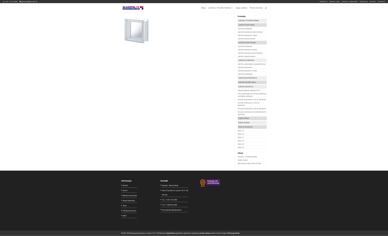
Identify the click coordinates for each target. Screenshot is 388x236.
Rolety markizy (256, 8)
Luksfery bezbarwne (245, 29)
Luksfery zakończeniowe (246, 39)
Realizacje (364, 1)
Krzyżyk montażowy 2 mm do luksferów (252, 109)
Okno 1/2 (241, 141)
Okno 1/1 (241, 131)
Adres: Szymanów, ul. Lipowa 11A (173, 190)
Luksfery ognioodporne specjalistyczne (252, 64)
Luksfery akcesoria (245, 87)
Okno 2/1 (241, 134)
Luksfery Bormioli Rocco (247, 78)
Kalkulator (324, 1)
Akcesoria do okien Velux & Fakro (249, 163)
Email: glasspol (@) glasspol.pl (171, 210)
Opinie (125, 205)
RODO (125, 216)
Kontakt (373, 1)
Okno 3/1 (241, 137)
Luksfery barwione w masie (247, 35)
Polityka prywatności (129, 211)
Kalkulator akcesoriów (130, 195)
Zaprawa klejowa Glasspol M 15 (249, 90)
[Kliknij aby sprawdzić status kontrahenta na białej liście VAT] (210, 186)
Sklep (203, 8)
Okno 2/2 (241, 144)
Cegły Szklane (170, 233)
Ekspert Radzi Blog (129, 200)
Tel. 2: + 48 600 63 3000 (169, 205)
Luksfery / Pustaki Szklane (219, 8)
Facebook (381, 1)
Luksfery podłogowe (245, 74)
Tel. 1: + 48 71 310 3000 (169, 200)
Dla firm (125, 190)
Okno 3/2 (241, 147)
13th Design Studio (233, 233)
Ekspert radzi (335, 1)
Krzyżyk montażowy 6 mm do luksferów (252, 99)
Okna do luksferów (245, 127)
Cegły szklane (241, 8)
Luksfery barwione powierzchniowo (250, 32)
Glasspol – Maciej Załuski (170, 185)
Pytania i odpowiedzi (350, 1)
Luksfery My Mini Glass (247, 82)
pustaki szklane (204, 233)
